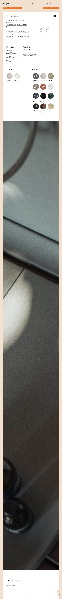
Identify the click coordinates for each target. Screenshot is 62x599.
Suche (32, 3)
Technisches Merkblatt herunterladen (51, 7)
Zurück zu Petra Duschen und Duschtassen (12, 7)
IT (57, 3)
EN (58, 3)
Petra (11, 52)
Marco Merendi (22, 25)
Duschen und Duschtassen (15, 20)
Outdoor (12, 57)
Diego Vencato (11, 25)
